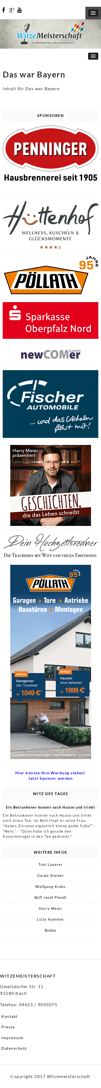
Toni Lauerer (51, 864)
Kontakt (9, 1016)
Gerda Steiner (50, 875)
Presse (8, 1027)
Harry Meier (50, 908)
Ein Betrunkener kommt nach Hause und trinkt (50, 807)
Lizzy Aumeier (50, 919)
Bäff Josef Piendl (50, 897)
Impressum (12, 1037)
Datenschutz (14, 1048)
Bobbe (51, 930)
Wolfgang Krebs (50, 886)
